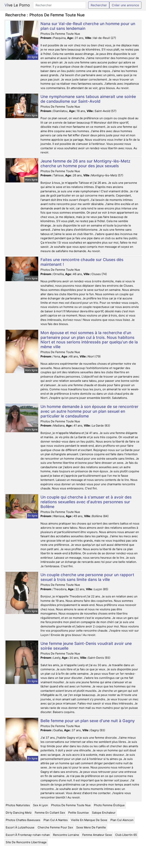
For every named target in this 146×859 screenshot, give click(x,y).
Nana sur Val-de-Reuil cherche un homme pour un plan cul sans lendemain (87, 26)
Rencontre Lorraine (66, 835)
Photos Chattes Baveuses (23, 820)
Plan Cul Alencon (121, 820)
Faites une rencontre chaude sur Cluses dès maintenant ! (81, 262)
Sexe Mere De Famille (91, 827)
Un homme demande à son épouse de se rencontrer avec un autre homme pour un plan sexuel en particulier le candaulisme (89, 411)
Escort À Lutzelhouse (20, 827)
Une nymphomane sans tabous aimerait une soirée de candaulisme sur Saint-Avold (88, 99)
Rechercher (99, 5)
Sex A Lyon (40, 805)
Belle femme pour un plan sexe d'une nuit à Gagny (87, 720)
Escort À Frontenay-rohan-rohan (28, 835)
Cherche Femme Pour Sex (55, 827)
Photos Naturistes (18, 805)
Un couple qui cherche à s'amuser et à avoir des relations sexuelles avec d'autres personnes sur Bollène (86, 502)
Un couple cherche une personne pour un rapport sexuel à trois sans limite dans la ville (87, 577)
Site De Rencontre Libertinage (26, 842)
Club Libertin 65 (126, 835)
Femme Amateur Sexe (97, 835)
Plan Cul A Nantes (56, 820)
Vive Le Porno (17, 5)
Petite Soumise (78, 812)
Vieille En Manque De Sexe (89, 820)
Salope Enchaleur (104, 812)
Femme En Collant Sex (50, 812)
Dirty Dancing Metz (19, 812)
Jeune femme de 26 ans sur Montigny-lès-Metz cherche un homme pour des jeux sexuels (85, 163)
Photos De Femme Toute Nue (71, 805)
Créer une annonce (125, 5)
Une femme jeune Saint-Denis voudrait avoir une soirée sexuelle (86, 646)
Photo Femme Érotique (109, 805)
